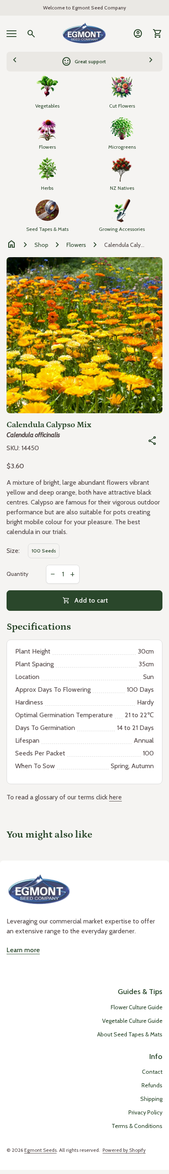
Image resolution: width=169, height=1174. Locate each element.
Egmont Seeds (40, 1150)
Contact (152, 1071)
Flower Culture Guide (136, 1007)
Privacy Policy (145, 1112)
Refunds (152, 1085)
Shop (41, 245)
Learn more (23, 950)
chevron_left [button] (15, 60)
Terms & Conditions (137, 1126)
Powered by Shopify (124, 1150)
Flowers (76, 245)
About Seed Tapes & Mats (129, 1034)
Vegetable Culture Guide (132, 1020)
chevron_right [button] (151, 60)
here (115, 797)
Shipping (151, 1099)
